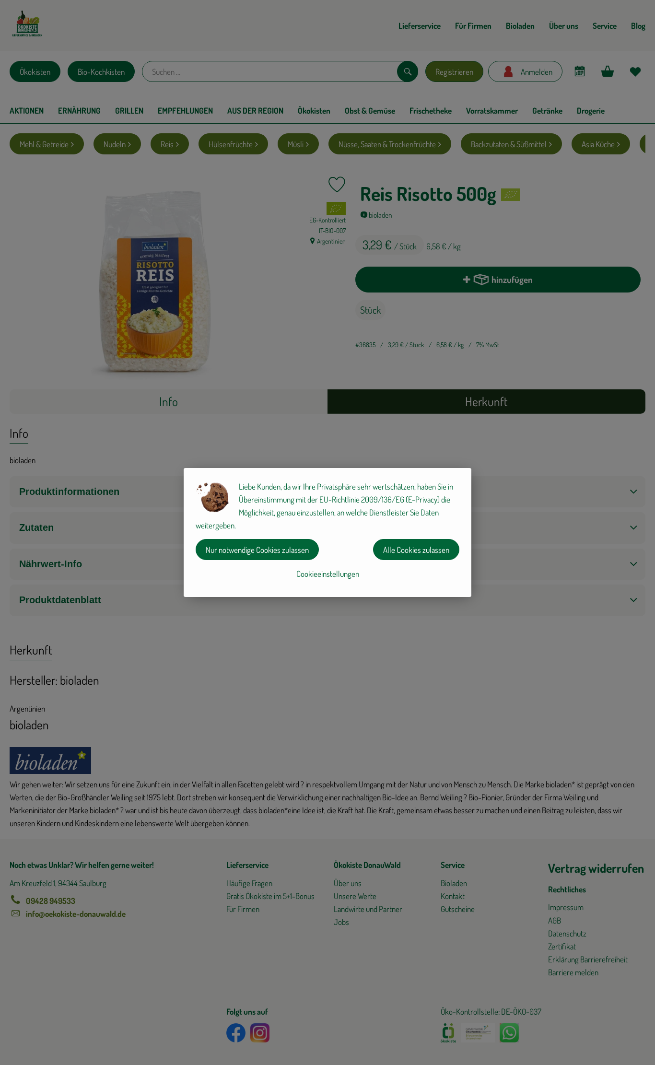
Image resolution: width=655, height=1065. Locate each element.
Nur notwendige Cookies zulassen (257, 550)
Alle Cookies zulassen (416, 550)
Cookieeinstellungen (327, 574)
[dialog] (327, 532)
